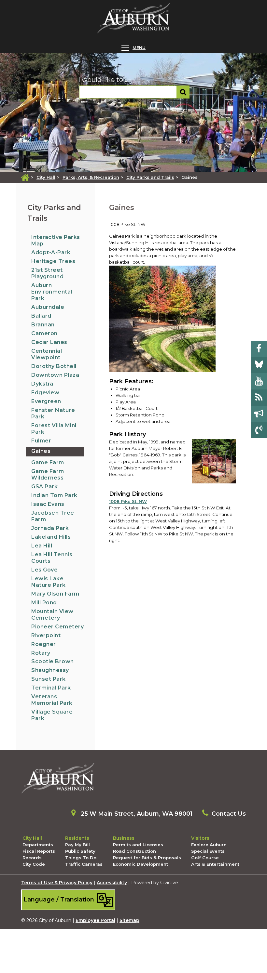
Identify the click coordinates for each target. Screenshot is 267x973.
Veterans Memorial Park (52, 699)
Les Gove (44, 570)
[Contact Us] (259, 430)
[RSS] (259, 397)
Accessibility (112, 883)
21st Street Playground (47, 273)
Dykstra (42, 384)
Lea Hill (41, 546)
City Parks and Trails (150, 177)
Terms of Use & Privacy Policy (56, 883)
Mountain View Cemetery (52, 614)
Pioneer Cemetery (57, 627)
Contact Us (229, 813)
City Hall (45, 177)
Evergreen (46, 401)
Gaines (40, 451)
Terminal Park (51, 688)
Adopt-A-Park (50, 252)
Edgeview (45, 392)
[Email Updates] (259, 414)
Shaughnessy (50, 670)
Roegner (43, 644)
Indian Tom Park (54, 495)
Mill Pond (44, 602)
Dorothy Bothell (54, 366)
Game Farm (47, 462)
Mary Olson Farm (55, 594)
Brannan (43, 325)
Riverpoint (46, 635)
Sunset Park (48, 679)
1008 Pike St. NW (128, 501)
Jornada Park (50, 528)
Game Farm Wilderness (47, 474)
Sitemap (129, 920)
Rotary (40, 653)
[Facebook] (259, 349)
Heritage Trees (53, 261)
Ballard (41, 316)
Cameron (44, 333)
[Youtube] (259, 381)
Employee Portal (95, 920)
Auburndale (47, 307)
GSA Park (44, 486)
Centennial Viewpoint (46, 354)
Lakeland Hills (51, 537)
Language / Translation (59, 899)
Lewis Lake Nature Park (48, 581)
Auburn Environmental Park (51, 291)
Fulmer (41, 441)
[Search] (183, 92)
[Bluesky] (259, 365)
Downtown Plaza (55, 375)
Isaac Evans (47, 504)
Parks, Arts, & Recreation (91, 177)
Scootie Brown (52, 661)
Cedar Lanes (49, 342)
